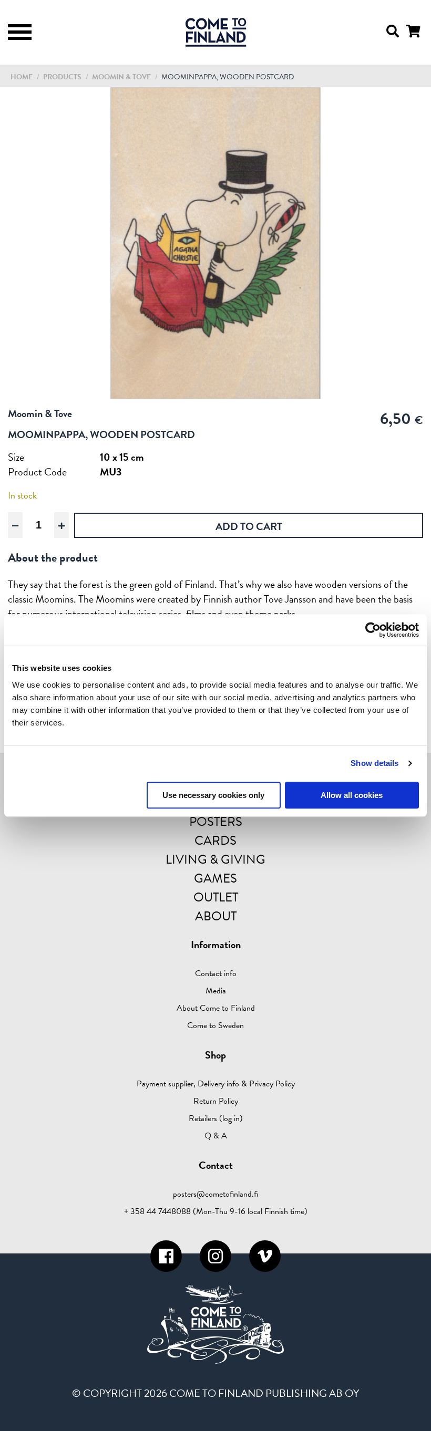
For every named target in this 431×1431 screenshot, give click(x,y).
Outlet (215, 897)
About (216, 916)
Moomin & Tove (122, 76)
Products (62, 76)
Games (215, 878)
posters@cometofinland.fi (215, 1194)
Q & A (215, 1135)
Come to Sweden (215, 1025)
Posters (215, 821)
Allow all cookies (352, 795)
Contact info (216, 973)
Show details (374, 763)
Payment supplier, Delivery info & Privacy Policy (216, 1083)
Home (22, 76)
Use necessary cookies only (213, 795)
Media (216, 990)
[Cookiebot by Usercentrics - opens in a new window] (373, 630)
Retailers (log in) (216, 1118)
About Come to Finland (216, 1008)
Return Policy (215, 1101)
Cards (215, 840)
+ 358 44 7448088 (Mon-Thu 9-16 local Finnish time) (215, 1211)
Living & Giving (215, 859)
